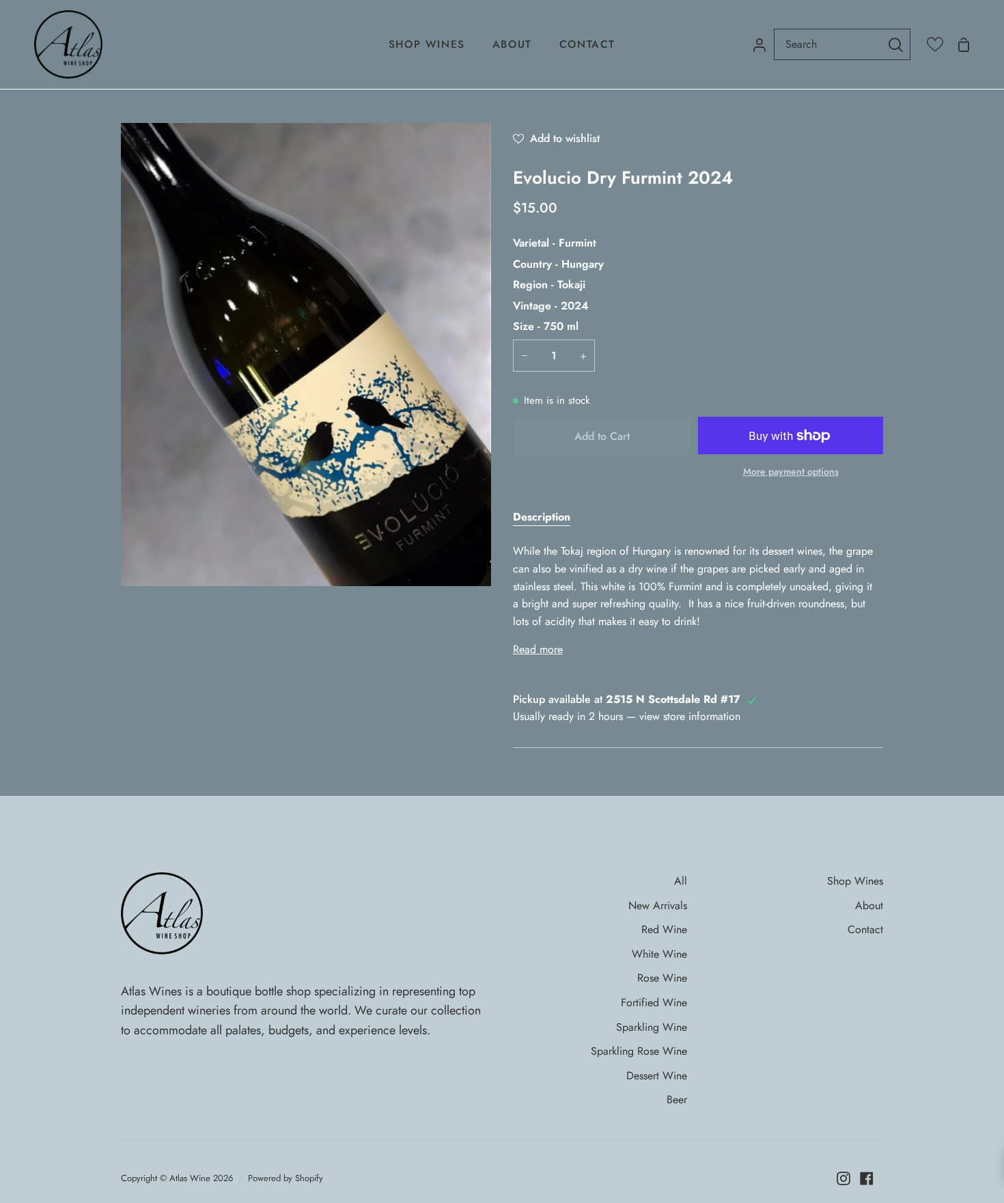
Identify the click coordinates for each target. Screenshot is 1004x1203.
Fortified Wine (654, 1002)
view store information (689, 716)
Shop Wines (855, 881)
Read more (538, 649)
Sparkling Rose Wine (639, 1051)
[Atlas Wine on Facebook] (867, 1178)
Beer (677, 1099)
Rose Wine (662, 978)
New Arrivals (657, 905)
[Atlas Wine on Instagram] (843, 1178)
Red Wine (664, 929)
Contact (865, 929)
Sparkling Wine (651, 1027)
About (869, 905)
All (680, 881)
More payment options (791, 471)
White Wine (659, 954)
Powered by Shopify (285, 1178)
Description (541, 517)
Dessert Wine (656, 1075)
